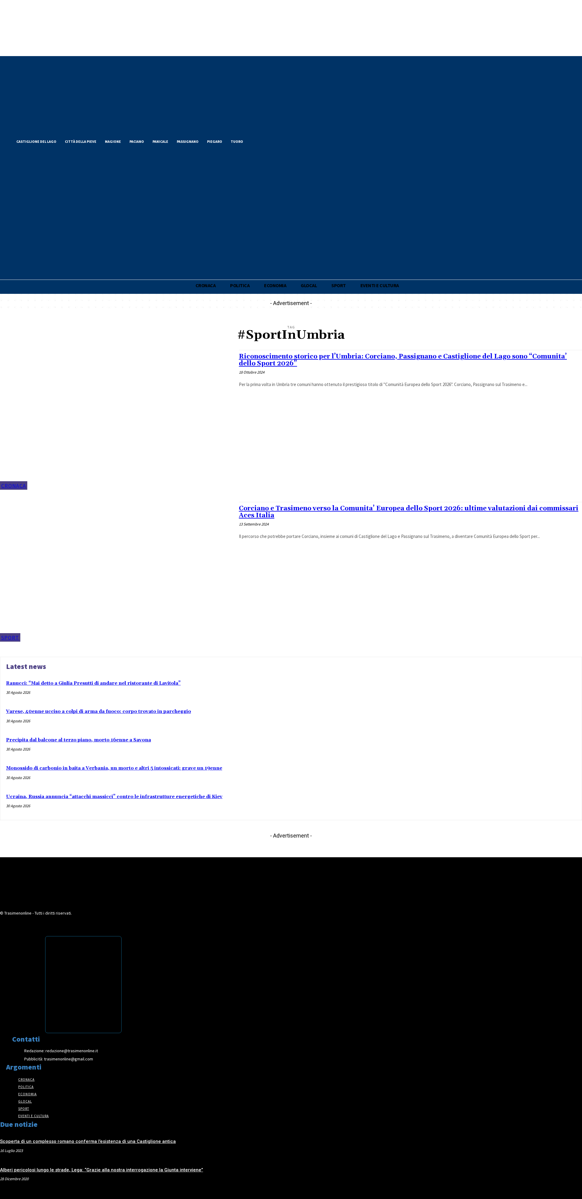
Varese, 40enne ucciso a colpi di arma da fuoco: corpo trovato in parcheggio (98, 711)
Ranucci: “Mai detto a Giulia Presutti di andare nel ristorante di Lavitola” (93, 683)
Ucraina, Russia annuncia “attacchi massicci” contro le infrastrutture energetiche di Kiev (114, 797)
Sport (10, 637)
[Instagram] (277, 140)
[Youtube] (288, 140)
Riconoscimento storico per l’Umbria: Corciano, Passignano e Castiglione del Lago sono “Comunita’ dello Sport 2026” (403, 360)
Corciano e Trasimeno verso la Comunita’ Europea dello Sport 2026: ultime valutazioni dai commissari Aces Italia (408, 512)
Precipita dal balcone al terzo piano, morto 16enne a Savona (78, 740)
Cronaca (13, 485)
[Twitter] (267, 140)
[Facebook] (257, 140)
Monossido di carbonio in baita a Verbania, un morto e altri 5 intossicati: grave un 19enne (114, 768)
